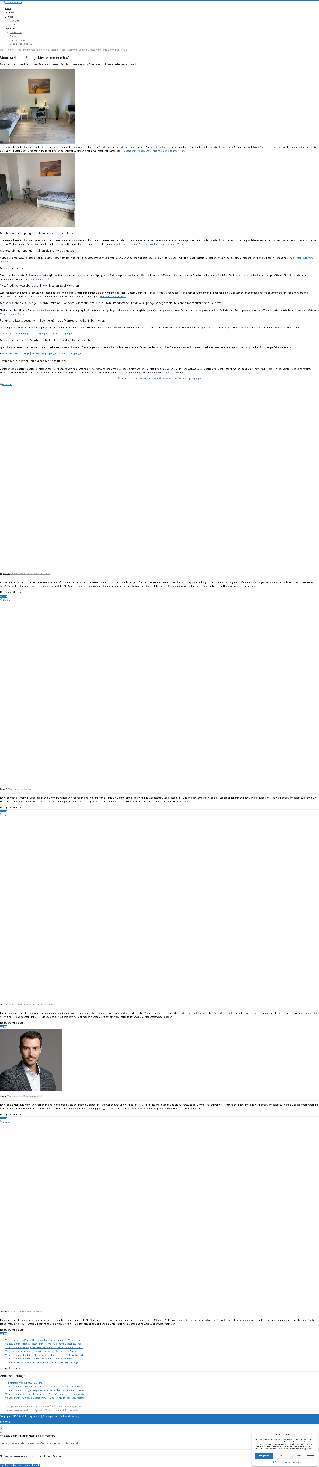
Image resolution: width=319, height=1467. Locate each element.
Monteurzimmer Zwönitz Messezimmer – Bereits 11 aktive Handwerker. (43, 1386)
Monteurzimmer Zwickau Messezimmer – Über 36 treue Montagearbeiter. (45, 1397)
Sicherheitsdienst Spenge (15, 353)
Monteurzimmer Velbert (113, 296)
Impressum (296, 1462)
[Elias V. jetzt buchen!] (31, 1090)
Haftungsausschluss (21, 39)
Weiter (3, 596)
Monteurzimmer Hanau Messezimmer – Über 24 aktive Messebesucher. (43, 1343)
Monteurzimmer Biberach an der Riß (25, 1311)
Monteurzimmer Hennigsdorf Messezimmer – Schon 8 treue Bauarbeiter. (44, 1347)
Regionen (9, 13)
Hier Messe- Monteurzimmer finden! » (20, 1465)
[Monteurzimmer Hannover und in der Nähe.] (12, 2)
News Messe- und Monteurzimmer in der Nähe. (33, 49)
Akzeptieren (264, 1456)
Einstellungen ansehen (305, 1456)
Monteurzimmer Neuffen (39, 278)
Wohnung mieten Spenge (15, 333)
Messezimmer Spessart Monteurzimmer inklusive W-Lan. (154, 150)
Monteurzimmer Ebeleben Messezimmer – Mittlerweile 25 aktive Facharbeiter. (47, 1354)
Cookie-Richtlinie (275, 1462)
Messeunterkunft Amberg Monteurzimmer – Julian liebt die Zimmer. (41, 1351)
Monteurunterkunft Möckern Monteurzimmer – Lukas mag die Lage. (42, 1362)
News (13, 24)
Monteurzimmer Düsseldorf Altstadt (24, 1096)
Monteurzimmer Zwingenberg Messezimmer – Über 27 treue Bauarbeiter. (45, 1390)
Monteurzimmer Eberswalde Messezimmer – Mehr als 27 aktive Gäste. (42, 1358)
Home (8, 9)
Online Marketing (69, 1416)
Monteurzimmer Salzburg (14, 313)
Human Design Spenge (44, 353)
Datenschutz (286, 1462)
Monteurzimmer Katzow (20, 789)
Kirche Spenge (39, 333)
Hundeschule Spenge (60, 333)
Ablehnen (283, 1456)
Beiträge (9, 17)
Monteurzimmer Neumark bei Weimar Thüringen (29, 1004)
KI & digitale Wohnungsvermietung (23, 1382)
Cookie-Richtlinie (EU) (21, 43)
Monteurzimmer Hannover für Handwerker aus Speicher (43, 1406)
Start (2, 49)
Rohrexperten (50, 1416)
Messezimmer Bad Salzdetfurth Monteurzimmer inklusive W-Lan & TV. (42, 1339)
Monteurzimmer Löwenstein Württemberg (30, 574)
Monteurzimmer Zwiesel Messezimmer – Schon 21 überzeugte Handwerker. (45, 1394)
